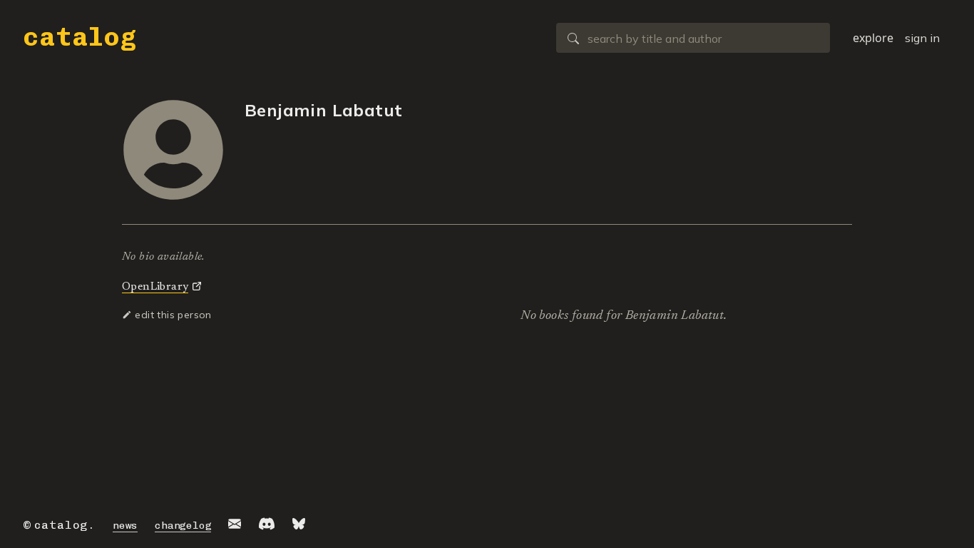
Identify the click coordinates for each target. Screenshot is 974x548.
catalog (80, 36)
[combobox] (693, 38)
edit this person (172, 314)
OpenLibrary (155, 287)
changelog (183, 525)
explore (873, 38)
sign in (922, 38)
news (125, 525)
